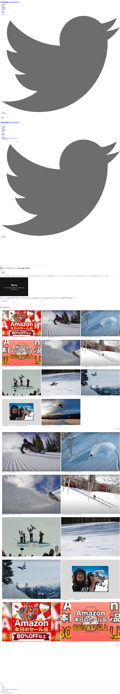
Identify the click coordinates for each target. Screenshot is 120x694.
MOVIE (3, 5)
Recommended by (114, 428)
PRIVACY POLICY (5, 139)
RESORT (3, 12)
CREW (3, 9)
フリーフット (4, 300)
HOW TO (3, 129)
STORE (3, 11)
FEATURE (3, 4)
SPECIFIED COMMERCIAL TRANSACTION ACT (10, 138)
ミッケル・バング (5, 301)
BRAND (3, 134)
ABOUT (3, 136)
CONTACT (3, 137)
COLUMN (3, 8)
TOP (2, 684)
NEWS (3, 6)
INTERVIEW (4, 7)
